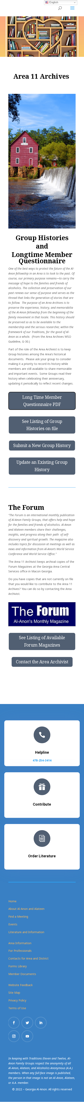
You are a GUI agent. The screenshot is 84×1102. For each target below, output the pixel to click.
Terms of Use (17, 1008)
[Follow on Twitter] (27, 1023)
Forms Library (17, 966)
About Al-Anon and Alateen (26, 909)
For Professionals (20, 951)
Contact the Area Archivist (42, 662)
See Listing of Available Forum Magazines (42, 641)
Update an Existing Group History (42, 465)
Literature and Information (26, 932)
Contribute (42, 804)
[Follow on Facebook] (14, 1023)
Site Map (14, 992)
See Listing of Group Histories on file (42, 425)
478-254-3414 (42, 760)
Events (12, 924)
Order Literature (42, 856)
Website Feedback (20, 985)
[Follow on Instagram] (14, 1036)
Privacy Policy (17, 1000)
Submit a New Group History (42, 445)
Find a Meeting (18, 916)
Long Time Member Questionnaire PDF (42, 400)
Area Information (19, 943)
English (53, 2)
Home (12, 901)
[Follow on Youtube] (27, 1036)
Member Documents (22, 974)
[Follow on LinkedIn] (41, 1023)
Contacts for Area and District (28, 958)
